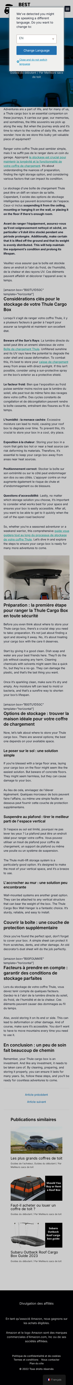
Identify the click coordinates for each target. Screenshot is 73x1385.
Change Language (37, 50)
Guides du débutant (23, 72)
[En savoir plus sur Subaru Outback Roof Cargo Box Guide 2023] (36, 1235)
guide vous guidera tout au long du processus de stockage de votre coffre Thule (36, 535)
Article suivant (36, 1101)
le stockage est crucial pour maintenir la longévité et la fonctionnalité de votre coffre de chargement (35, 161)
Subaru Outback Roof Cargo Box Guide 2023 (34, 1254)
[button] (67, 9)
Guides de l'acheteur (22, 1163)
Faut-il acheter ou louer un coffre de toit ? (33, 1207)
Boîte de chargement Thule (21, 349)
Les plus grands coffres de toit (36, 1158)
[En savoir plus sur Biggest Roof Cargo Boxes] (36, 1140)
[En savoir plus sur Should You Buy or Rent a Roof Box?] (36, 1188)
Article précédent (36, 1094)
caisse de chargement (53, 362)
